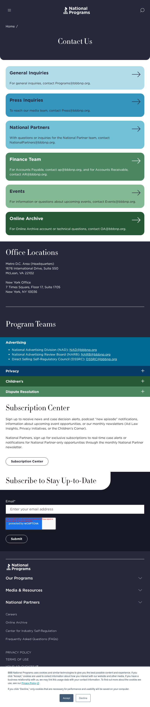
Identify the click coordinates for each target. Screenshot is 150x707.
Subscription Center (27, 461)
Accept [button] (66, 698)
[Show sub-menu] (142, 371)
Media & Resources (24, 590)
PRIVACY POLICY (18, 652)
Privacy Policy (28, 683)
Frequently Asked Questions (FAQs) (32, 639)
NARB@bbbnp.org (96, 354)
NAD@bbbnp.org (83, 350)
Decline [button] (83, 698)
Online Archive (16, 622)
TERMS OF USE (17, 659)
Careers (11, 614)
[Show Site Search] (142, 10)
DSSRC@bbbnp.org (101, 359)
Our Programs (19, 578)
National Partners (23, 602)
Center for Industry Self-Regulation (31, 631)
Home (10, 26)
